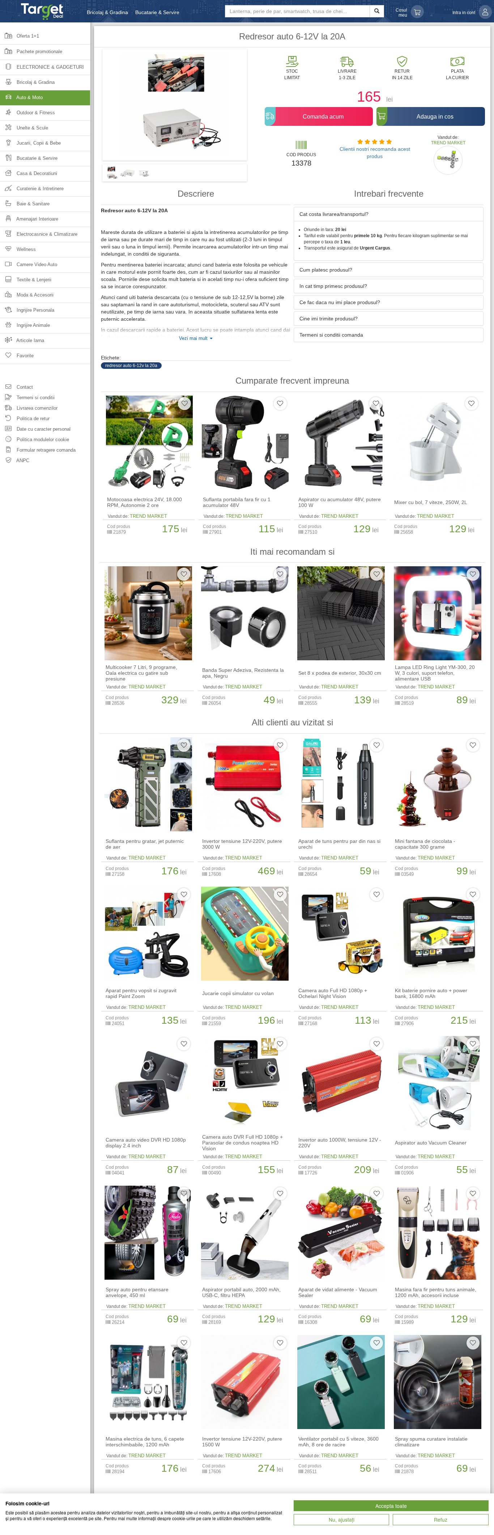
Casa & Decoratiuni (36, 173)
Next (258, 107)
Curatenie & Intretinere (39, 188)
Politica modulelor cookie (42, 439)
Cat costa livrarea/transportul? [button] (334, 214)
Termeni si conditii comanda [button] (331, 335)
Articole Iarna (29, 340)
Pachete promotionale (38, 51)
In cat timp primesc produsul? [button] (333, 286)
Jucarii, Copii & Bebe (38, 143)
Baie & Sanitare (32, 203)
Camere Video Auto (36, 264)
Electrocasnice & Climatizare (46, 234)
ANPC (22, 460)
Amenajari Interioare (36, 219)
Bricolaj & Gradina (107, 12)
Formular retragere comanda (45, 450)
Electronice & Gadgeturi (49, 67)
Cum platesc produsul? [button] (325, 270)
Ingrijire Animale (32, 325)
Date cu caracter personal (43, 429)
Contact (24, 387)
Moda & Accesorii (34, 295)
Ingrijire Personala (34, 310)
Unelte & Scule (31, 128)
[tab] (388, 214)
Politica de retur (32, 418)
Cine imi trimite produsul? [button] (328, 318)
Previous (91, 107)
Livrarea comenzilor (36, 408)
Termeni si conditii (35, 397)
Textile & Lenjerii (33, 279)
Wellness (25, 249)
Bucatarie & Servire (157, 12)
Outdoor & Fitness (35, 112)
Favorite (24, 355)
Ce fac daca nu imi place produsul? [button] (339, 302)
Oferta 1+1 (27, 36)
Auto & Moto (29, 97)
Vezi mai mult (194, 338)
